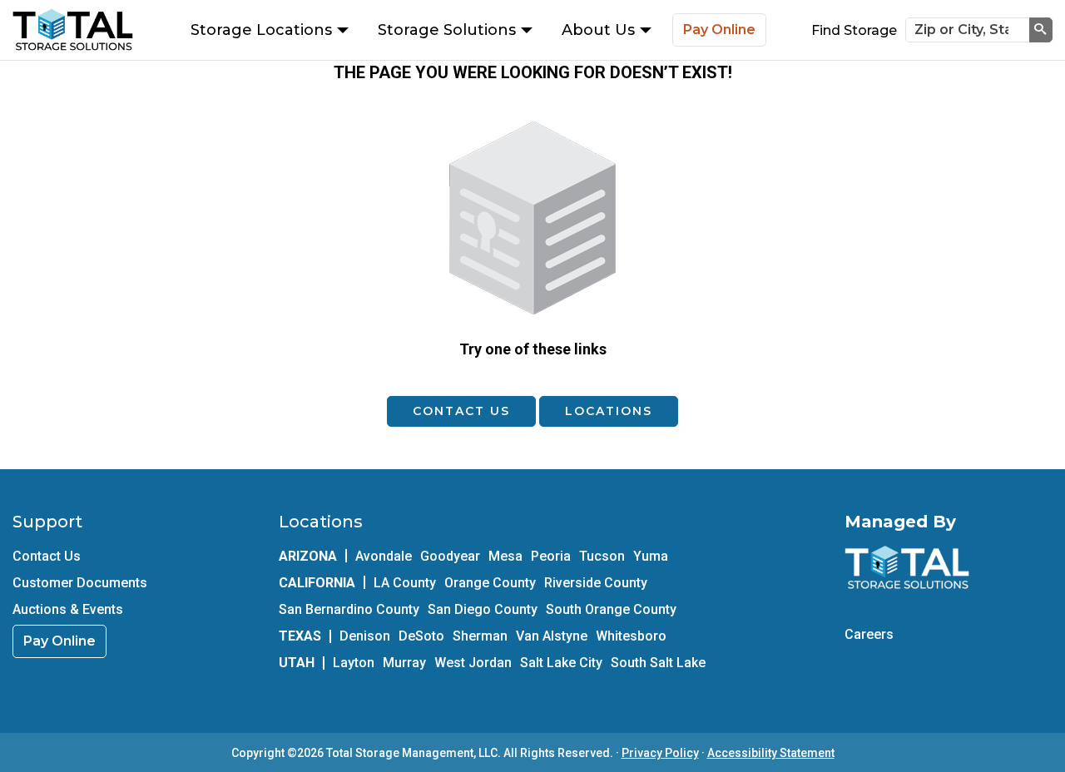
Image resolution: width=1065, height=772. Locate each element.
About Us (598, 30)
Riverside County (595, 583)
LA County (405, 583)
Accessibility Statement (771, 753)
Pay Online (719, 29)
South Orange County (611, 609)
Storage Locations (261, 30)
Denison (364, 636)
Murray (404, 663)
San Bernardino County (349, 609)
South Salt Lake (658, 663)
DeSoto (421, 636)
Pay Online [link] (59, 641)
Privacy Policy (660, 753)
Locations (608, 410)
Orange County (490, 583)
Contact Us (461, 410)
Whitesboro (631, 636)
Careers (869, 634)
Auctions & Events (67, 609)
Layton (353, 663)
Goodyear (450, 556)
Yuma (650, 556)
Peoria (551, 556)
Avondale (383, 556)
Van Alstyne (551, 636)
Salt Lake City (561, 663)
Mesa (505, 556)
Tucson (602, 556)
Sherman (480, 636)
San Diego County (482, 609)
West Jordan (473, 663)
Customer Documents (79, 583)
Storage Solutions (447, 30)
